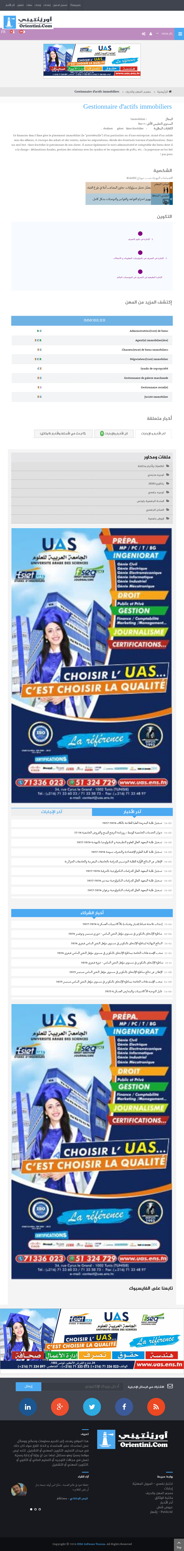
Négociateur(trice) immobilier (150, 359)
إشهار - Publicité (161, 1512)
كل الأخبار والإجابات (114, 433)
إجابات (38, 5)
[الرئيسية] (28, 22)
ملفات (29, 5)
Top (179, 1547)
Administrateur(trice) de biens (150, 331)
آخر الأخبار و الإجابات (153, 433)
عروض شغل (165, 1507)
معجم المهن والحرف (138, 92)
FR (3, 32)
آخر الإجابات (51, 812)
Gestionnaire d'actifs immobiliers (127, 107)
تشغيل (20, 5)
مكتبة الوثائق (164, 1498)
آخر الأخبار (10, 5)
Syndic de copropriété (155, 368)
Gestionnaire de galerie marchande (147, 378)
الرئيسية (162, 92)
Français (75, 5)
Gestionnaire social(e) (155, 387)
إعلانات (46, 5)
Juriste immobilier (157, 396)
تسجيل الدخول (60, 5)
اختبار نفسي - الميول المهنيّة (152, 1484)
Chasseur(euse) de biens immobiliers (146, 349)
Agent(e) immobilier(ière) (152, 340)
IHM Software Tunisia (91, 1544)
